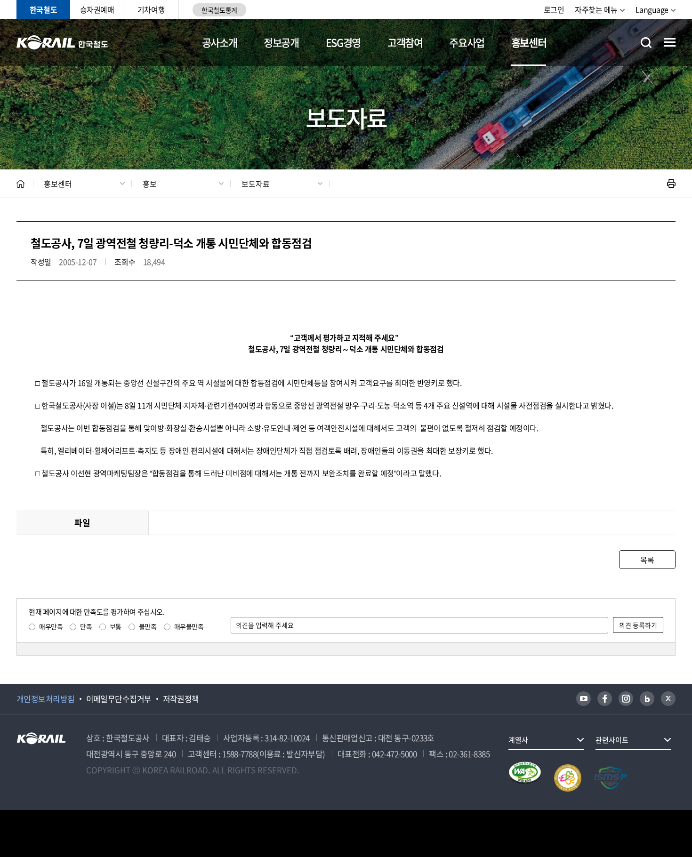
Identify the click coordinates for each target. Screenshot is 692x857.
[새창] (583, 698)
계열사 (518, 740)
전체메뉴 (670, 42)
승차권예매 (97, 9)
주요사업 (466, 42)
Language (652, 9)
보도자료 (255, 183)
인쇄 (671, 183)
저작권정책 (181, 699)
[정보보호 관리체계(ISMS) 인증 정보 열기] (610, 777)
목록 (647, 559)
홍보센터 (529, 42)
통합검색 (646, 42)
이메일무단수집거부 (119, 699)
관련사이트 (611, 740)
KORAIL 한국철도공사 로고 (62, 42)
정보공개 (281, 42)
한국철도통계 (219, 10)
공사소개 (219, 42)
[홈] (20, 184)
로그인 (554, 9)
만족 (86, 626)
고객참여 (405, 42)
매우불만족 (189, 626)
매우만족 (51, 626)
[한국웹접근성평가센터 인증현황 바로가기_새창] (524, 777)
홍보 (150, 183)
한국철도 (43, 9)
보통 (115, 626)
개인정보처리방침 (45, 699)
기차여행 (151, 9)
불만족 (148, 626)
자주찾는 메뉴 (596, 9)
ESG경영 (343, 42)
